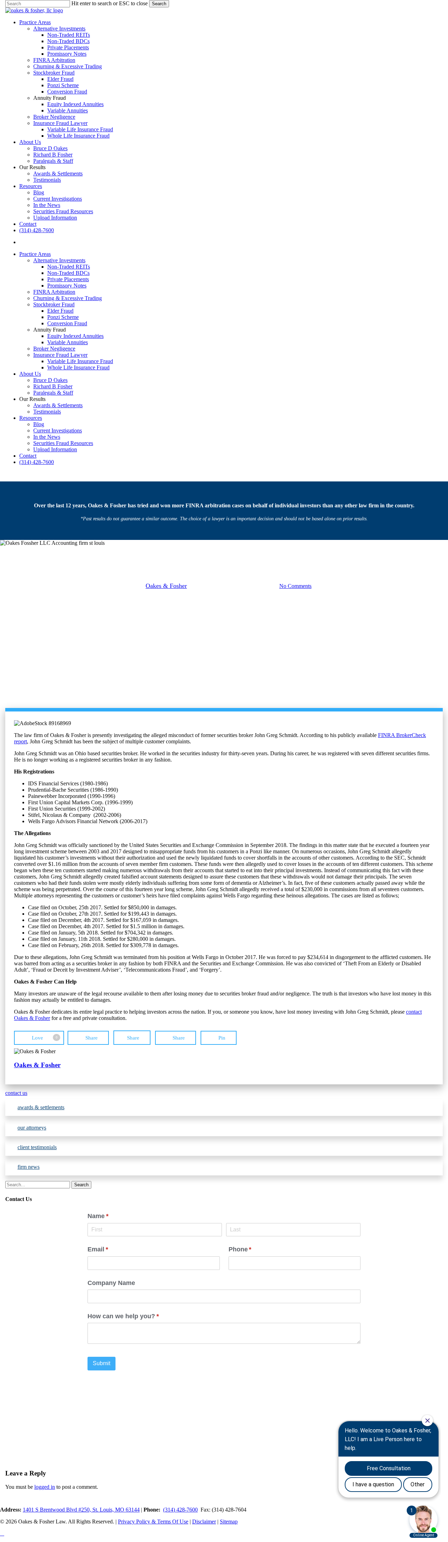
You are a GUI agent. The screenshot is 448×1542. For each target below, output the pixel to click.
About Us (30, 374)
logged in (44, 1487)
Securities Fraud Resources (63, 443)
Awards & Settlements (58, 405)
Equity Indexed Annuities (75, 336)
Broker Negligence (54, 349)
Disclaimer (204, 1521)
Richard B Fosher (52, 386)
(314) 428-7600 (36, 462)
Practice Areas (35, 254)
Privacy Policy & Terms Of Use (153, 1521)
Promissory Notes (66, 286)
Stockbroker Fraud (54, 304)
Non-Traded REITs (68, 267)
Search (159, 3)
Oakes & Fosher (166, 585)
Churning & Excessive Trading (67, 298)
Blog (38, 424)
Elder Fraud (60, 311)
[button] (224, 1093)
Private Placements (68, 279)
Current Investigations (57, 430)
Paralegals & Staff (53, 393)
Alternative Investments (59, 260)
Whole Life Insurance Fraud (78, 367)
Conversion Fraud (67, 323)
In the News (46, 437)
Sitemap (229, 1521)
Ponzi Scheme (63, 317)
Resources (30, 418)
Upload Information (55, 449)
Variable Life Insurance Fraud (80, 361)
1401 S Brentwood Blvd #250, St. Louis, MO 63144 (81, 1510)
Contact (27, 456)
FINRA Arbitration (54, 292)
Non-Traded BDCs (68, 273)
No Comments (295, 586)
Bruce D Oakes (50, 380)
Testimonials (47, 412)
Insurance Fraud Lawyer (60, 355)
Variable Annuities (67, 342)
